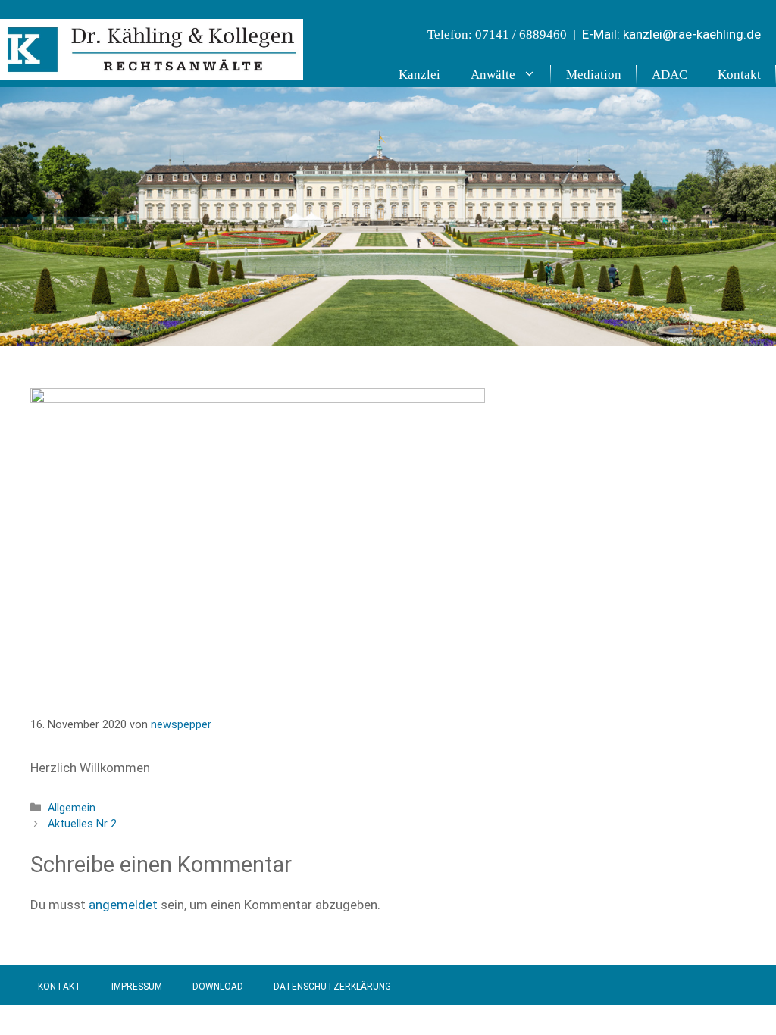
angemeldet (123, 904)
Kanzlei (419, 74)
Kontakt (739, 74)
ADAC (669, 74)
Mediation (593, 74)
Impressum (136, 986)
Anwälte (493, 74)
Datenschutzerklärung (332, 986)
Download (217, 986)
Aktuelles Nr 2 (82, 824)
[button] (533, 75)
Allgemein (71, 808)
